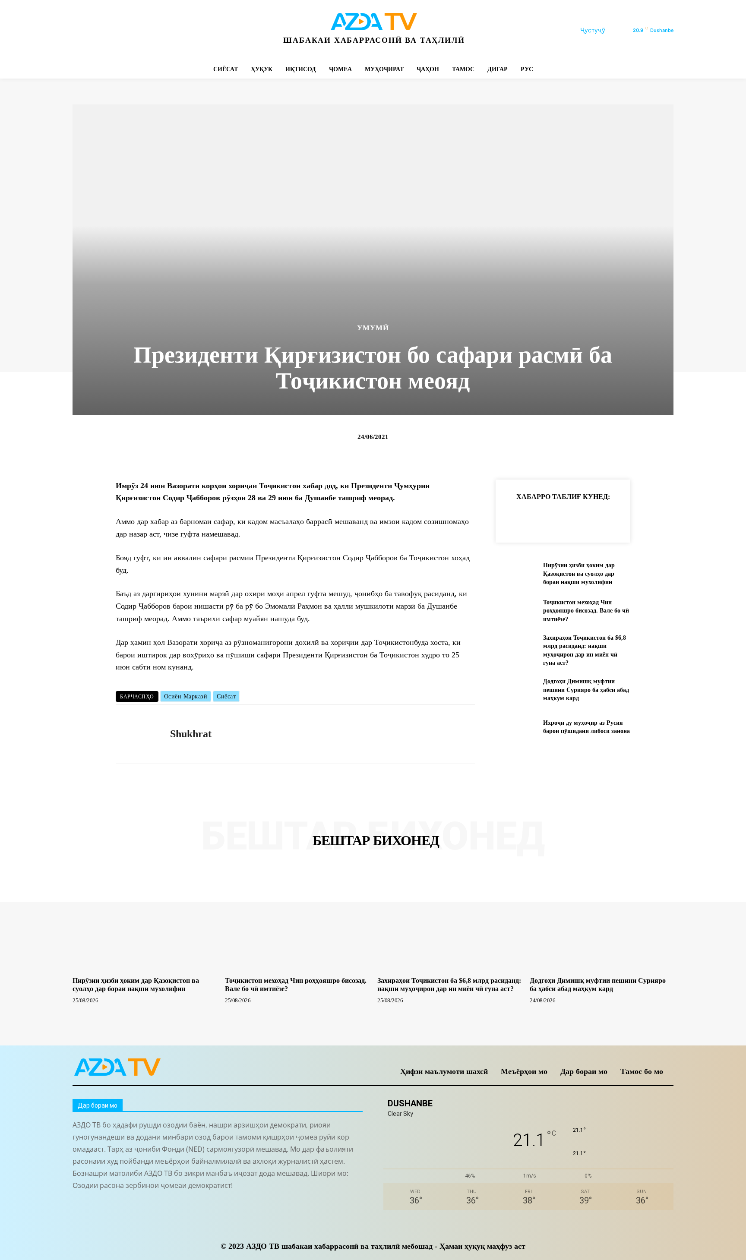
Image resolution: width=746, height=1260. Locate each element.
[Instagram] (99, 30)
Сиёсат (226, 696)
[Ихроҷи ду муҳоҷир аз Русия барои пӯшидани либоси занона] (516, 727)
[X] (157, 30)
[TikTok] (138, 30)
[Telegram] (118, 30)
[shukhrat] (136, 734)
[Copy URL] (514, 518)
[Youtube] (196, 30)
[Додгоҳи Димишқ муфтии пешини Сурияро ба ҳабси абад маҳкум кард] (516, 690)
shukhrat (191, 733)
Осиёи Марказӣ (186, 696)
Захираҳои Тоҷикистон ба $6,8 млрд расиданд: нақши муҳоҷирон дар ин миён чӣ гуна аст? (449, 984)
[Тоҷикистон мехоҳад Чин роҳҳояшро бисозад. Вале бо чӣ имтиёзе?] (516, 611)
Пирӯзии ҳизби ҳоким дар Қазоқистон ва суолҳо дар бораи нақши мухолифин (579, 573)
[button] (603, 30)
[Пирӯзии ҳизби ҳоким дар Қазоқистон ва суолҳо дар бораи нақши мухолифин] (516, 574)
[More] (654, 518)
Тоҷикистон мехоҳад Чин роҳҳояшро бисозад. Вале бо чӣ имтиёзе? (586, 610)
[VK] (614, 518)
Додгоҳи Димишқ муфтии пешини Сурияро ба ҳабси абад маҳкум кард (586, 689)
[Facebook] (80, 30)
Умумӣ (373, 328)
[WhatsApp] (177, 30)
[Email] (633, 518)
